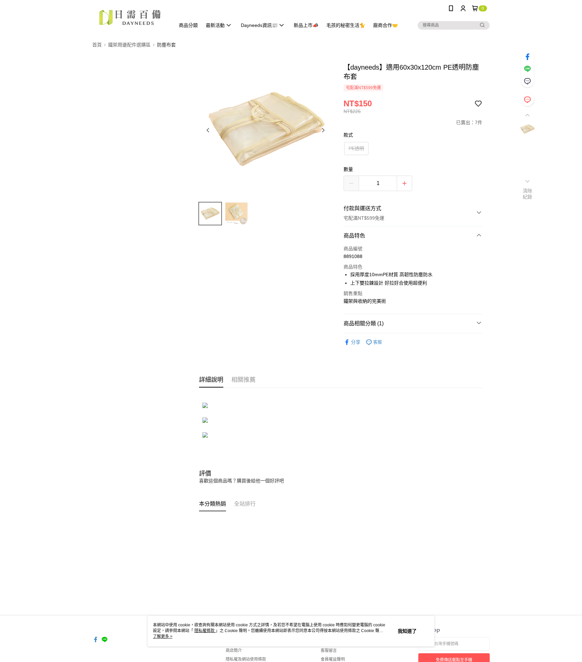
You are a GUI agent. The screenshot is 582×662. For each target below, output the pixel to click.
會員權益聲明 (333, 659)
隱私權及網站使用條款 (246, 659)
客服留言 (329, 650)
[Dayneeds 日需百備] (129, 18)
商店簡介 (234, 650)
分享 (355, 342)
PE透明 (356, 148)
